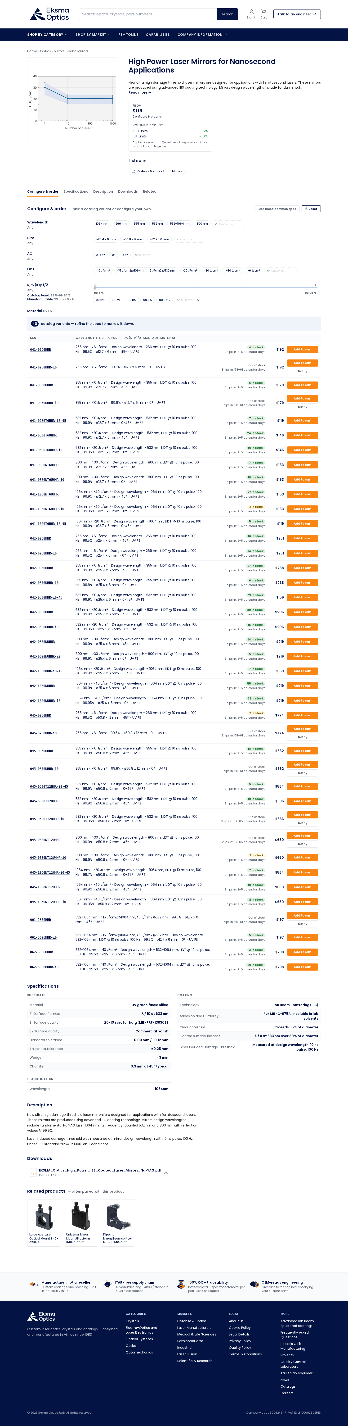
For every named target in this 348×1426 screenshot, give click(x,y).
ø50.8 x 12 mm (133, 239)
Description (103, 191)
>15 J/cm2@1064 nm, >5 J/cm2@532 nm (146, 270)
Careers (287, 1393)
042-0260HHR (40, 538)
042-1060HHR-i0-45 (46, 671)
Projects (287, 1355)
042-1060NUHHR (42, 686)
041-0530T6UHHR (43, 435)
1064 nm (102, 224)
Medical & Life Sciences (196, 1334)
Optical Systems (139, 1339)
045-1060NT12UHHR (45, 887)
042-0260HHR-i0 (43, 553)
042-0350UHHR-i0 (44, 583)
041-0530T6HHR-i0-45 (48, 420)
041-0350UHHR (41, 385)
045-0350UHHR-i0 (44, 769)
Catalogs (288, 1386)
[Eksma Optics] (49, 14)
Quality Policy (240, 1347)
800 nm (202, 224)
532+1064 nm (180, 224)
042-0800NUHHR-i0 (45, 656)
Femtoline (128, 34)
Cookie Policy (240, 1327)
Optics (45, 51)
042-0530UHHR (41, 612)
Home (32, 51)
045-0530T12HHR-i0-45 (49, 786)
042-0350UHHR (41, 568)
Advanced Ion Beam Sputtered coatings (297, 1323)
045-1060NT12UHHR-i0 (48, 902)
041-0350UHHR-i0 (44, 402)
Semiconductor (190, 1341)
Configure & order (42, 191)
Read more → (140, 92)
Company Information (200, 34)
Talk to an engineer (296, 1373)
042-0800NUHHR (42, 641)
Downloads (128, 191)
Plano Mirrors (77, 51)
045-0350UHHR (41, 751)
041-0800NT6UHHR (44, 465)
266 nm (121, 224)
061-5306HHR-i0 (43, 937)
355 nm (139, 224)
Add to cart (303, 349)
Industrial (184, 1347)
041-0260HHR (40, 349)
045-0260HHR (40, 715)
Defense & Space (191, 1321)
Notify (302, 371)
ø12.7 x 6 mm (159, 239)
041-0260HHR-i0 (43, 367)
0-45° (100, 255)
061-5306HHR (40, 920)
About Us (236, 1321)
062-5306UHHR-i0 (44, 967)
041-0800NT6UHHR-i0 (47, 479)
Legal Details (239, 1334)
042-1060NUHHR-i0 (45, 700)
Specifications (76, 191)
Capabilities (158, 34)
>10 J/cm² (103, 270)
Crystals (132, 1321)
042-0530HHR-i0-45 (46, 597)
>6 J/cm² (253, 270)
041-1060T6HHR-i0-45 (48, 524)
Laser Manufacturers (194, 1327)
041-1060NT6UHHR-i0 (47, 509)
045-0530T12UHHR (44, 801)
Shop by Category (45, 34)
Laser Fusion (187, 1354)
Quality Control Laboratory (293, 1364)
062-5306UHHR (41, 952)
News (285, 1379)
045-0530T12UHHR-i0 (47, 819)
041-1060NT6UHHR (44, 494)
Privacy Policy (240, 1341)
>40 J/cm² (232, 270)
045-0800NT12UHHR (45, 840)
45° (125, 255)
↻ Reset (311, 209)
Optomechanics (139, 1352)
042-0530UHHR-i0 (44, 627)
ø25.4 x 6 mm (106, 239)
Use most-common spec (277, 209)
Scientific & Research (195, 1360)
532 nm (157, 224)
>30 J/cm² (211, 270)
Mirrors (59, 51)
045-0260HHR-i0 (43, 733)
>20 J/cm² (189, 270)
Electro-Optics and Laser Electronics (141, 1330)
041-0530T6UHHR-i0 (46, 450)
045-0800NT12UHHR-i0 (48, 857)
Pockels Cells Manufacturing (293, 1346)
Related (149, 191)
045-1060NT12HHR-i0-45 (50, 872)
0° (113, 255)
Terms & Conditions (245, 1354)
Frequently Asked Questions (295, 1335)
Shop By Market (91, 34)
